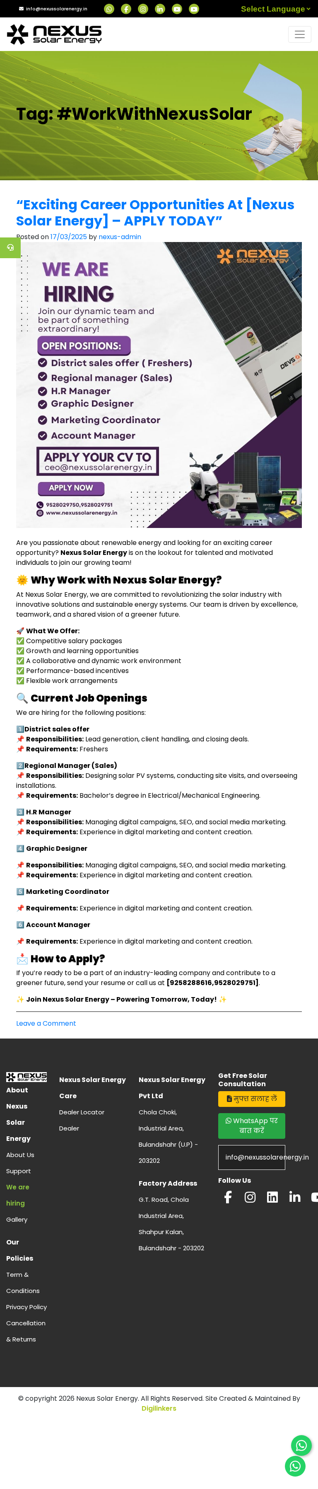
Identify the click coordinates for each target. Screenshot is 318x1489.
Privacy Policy (26, 1307)
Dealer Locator (81, 1112)
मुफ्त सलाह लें (254, 1099)
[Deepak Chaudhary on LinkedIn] (295, 1199)
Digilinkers (159, 1408)
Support (18, 1171)
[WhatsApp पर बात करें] (301, 1445)
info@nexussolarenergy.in (56, 8)
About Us (20, 1154)
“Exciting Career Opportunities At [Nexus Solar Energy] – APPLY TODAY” (155, 212)
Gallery (16, 1219)
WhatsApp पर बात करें (254, 1126)
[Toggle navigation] (299, 34)
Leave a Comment (46, 1023)
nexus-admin (120, 237)
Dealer (69, 1128)
